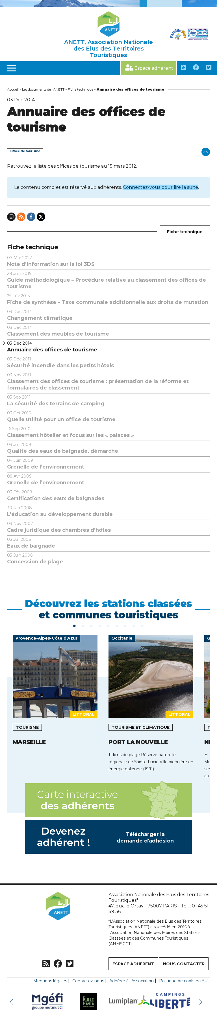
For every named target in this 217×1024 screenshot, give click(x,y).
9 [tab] (142, 625)
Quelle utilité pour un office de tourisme (61, 416)
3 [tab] (91, 625)
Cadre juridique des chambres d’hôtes (59, 527)
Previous (12, 1001)
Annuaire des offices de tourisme (52, 347)
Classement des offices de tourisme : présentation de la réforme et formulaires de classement (98, 381)
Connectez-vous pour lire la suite (160, 187)
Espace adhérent (153, 68)
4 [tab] (100, 625)
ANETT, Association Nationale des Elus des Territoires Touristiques (108, 48)
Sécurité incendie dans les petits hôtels (60, 362)
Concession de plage (35, 559)
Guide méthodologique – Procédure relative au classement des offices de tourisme (106, 280)
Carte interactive (77, 800)
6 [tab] (117, 625)
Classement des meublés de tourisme (58, 331)
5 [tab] (108, 625)
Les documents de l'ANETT (43, 89)
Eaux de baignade (31, 543)
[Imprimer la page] (11, 217)
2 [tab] (83, 625)
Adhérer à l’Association (131, 980)
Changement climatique (40, 315)
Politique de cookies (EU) (184, 980)
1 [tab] (74, 625)
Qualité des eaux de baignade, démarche (62, 448)
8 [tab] (134, 625)
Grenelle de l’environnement (45, 464)
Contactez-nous (88, 980)
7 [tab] (125, 625)
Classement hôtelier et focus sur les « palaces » (70, 432)
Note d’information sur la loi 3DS (51, 261)
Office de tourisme (25, 151)
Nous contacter (184, 963)
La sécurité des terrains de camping (55, 401)
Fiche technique (80, 89)
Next (201, 1001)
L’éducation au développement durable (60, 511)
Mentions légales (50, 980)
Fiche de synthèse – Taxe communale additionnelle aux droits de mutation (107, 299)
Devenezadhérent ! (105, 836)
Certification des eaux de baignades (55, 495)
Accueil (13, 89)
